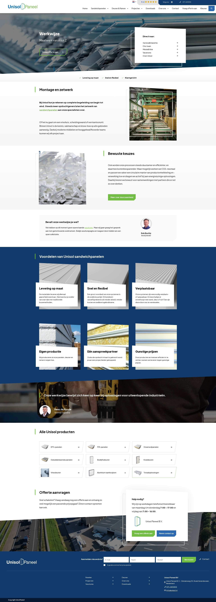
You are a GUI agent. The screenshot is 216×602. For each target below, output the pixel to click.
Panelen (89, 577)
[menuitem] (85, 8)
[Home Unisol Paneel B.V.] (22, 6)
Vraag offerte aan (189, 8)
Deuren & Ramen (119, 8)
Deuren (125, 577)
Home (85, 8)
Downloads (150, 8)
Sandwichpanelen (98, 8)
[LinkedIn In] (171, 2)
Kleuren (203, 8)
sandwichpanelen (48, 110)
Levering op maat (91, 78)
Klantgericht (131, 78)
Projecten (136, 8)
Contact (175, 8)
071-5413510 (187, 2)
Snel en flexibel (111, 78)
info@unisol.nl (171, 590)
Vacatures (89, 584)
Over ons (162, 8)
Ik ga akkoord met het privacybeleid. (119, 565)
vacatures (88, 227)
